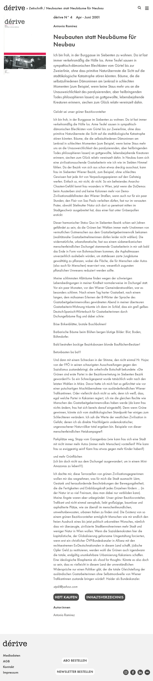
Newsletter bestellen (75, 672)
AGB (6, 661)
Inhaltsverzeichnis (105, 597)
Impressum (10, 672)
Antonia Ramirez (65, 26)
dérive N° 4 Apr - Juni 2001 (76, 17)
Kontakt (8, 667)
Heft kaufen (66, 597)
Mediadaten (11, 655)
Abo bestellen (75, 660)
